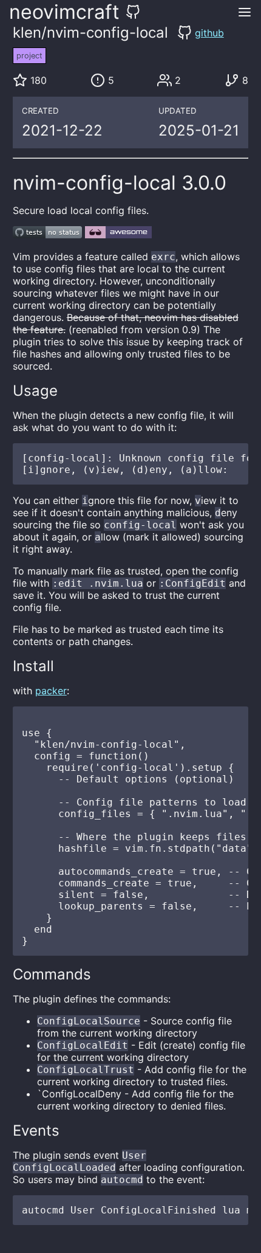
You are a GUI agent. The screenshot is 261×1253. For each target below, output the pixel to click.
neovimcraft (64, 12)
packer (51, 691)
